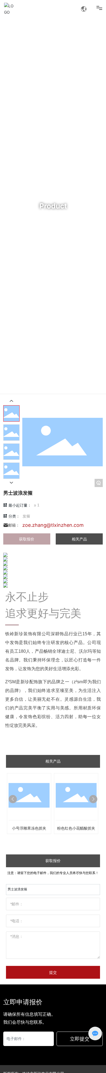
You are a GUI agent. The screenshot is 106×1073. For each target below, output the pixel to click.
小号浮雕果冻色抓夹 (29, 828)
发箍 (26, 516)
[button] (13, 799)
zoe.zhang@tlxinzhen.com (53, 525)
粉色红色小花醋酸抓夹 (76, 828)
